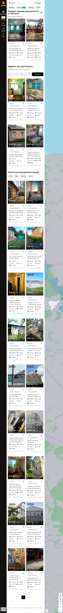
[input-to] (25, 74)
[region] (54, 306)
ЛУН (9, 607)
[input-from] (13, 74)
